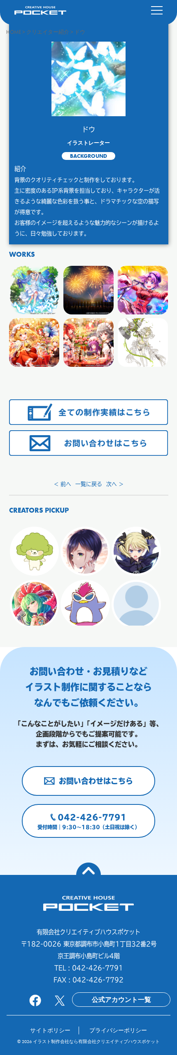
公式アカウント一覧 (121, 999)
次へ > (114, 484)
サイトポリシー (50, 1030)
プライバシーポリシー (118, 1030)
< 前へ (62, 484)
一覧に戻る (88, 484)
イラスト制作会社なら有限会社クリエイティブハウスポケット (96, 1041)
